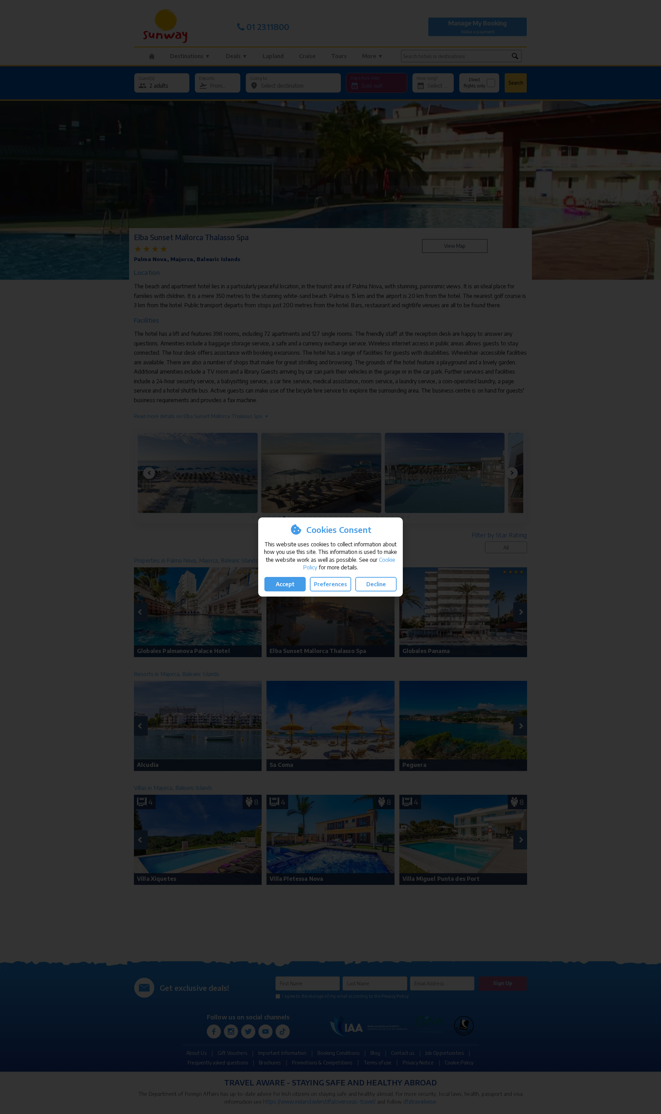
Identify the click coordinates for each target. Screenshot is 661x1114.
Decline (376, 584)
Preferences (330, 584)
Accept (285, 584)
